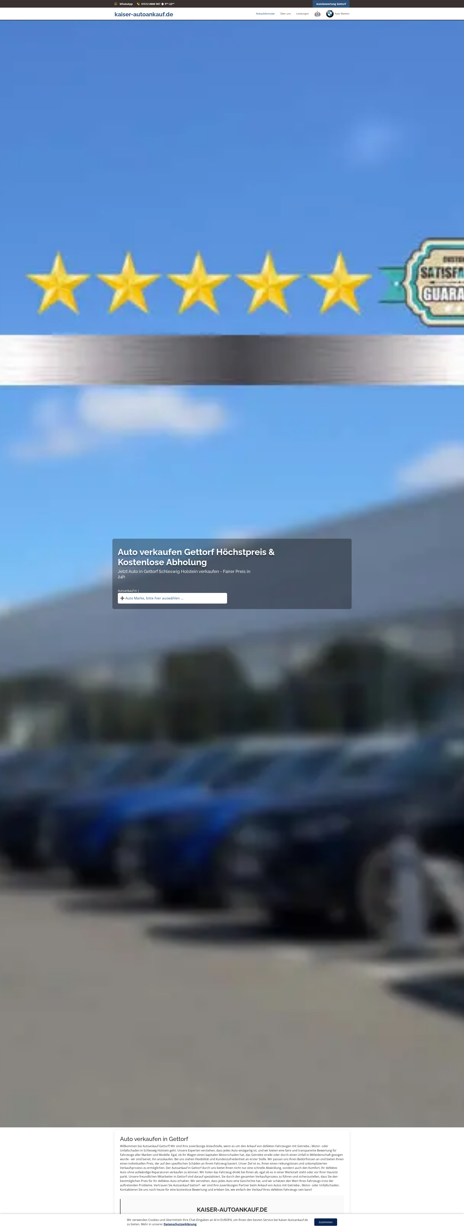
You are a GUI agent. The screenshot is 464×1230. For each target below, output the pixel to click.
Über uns (285, 13)
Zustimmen (326, 1222)
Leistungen (302, 13)
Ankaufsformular (265, 13)
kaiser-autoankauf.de (144, 14)
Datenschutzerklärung (180, 1224)
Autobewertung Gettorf (331, 4)
